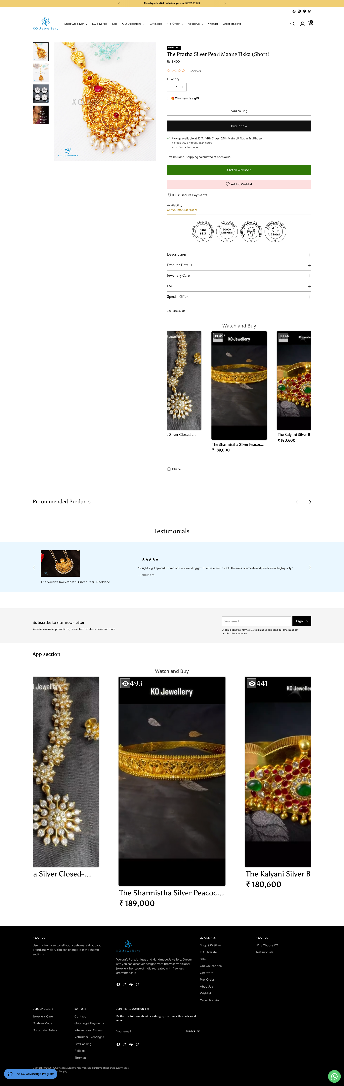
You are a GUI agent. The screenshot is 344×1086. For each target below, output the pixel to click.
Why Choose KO (267, 945)
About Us (206, 986)
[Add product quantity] (182, 87)
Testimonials (264, 952)
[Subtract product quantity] (170, 87)
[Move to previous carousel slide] (298, 502)
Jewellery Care (43, 1016)
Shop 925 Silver (210, 945)
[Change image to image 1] (41, 51)
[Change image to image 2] (41, 73)
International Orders (88, 1030)
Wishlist (205, 993)
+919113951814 (192, 3)
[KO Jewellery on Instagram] (299, 11)
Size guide (179, 310)
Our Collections (211, 966)
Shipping (192, 157)
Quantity (173, 79)
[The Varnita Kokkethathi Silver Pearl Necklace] (80, 563)
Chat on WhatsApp (239, 170)
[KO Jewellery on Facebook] (294, 11)
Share (176, 469)
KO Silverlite (208, 952)
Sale (203, 959)
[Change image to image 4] (41, 115)
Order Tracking (210, 1000)
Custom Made (42, 1023)
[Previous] (119, 3)
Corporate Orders (45, 1030)
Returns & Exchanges (89, 1037)
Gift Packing (82, 1044)
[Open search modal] (292, 24)
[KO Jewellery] (46, 23)
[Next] (225, 3)
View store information (185, 147)
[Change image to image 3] (41, 93)
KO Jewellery (59, 1067)
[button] (173, 388)
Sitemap (80, 1058)
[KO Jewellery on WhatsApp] (309, 11)
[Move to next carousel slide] (308, 502)
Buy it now (239, 126)
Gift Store (206, 973)
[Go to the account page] (301, 24)
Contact (80, 1016)
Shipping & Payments (89, 1023)
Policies (79, 1051)
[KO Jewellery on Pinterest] (304, 11)
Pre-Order (207, 979)
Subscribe (193, 1031)
